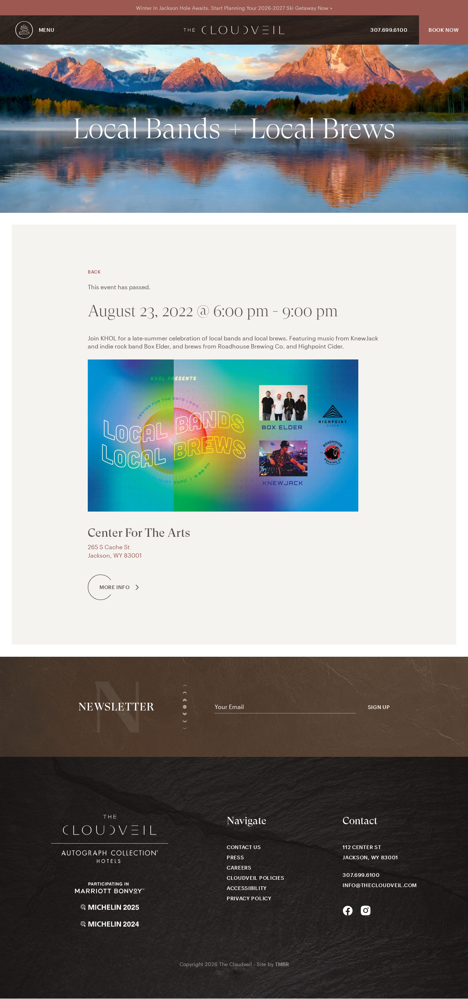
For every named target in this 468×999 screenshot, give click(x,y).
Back (94, 271)
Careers (239, 867)
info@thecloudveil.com (380, 885)
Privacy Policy (249, 898)
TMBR (282, 964)
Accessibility (247, 888)
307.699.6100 (388, 30)
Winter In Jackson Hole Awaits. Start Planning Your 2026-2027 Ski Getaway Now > (234, 8)
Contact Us (244, 847)
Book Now (444, 30)
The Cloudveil (234, 30)
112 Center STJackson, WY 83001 (370, 852)
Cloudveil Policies (255, 878)
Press (235, 857)
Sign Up (379, 707)
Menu (46, 30)
